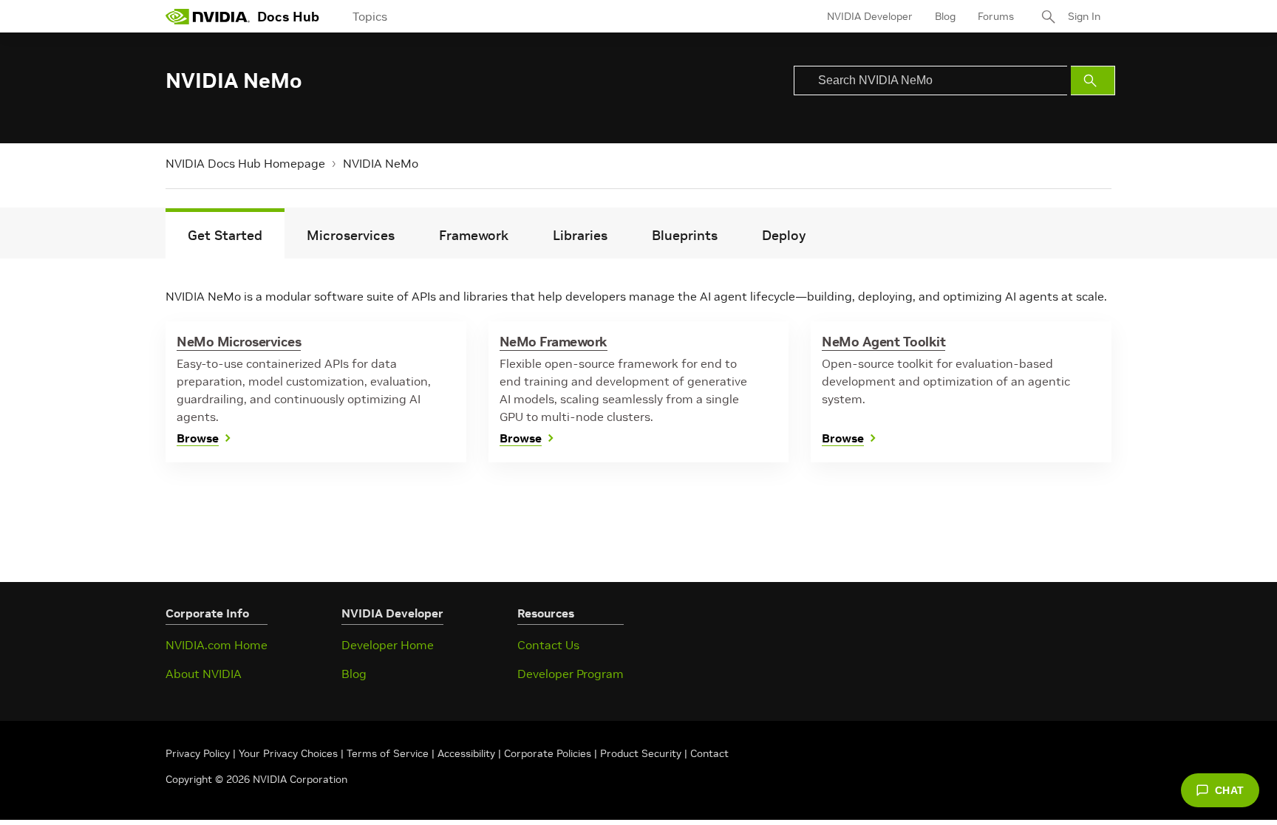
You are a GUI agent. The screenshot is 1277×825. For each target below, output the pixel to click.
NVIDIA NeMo (380, 163)
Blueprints (685, 235)
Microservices (351, 235)
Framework (473, 235)
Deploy (784, 235)
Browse (198, 438)
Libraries (580, 235)
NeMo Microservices (239, 341)
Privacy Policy (199, 753)
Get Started (225, 235)
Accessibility (466, 753)
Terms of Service (388, 753)
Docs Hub (288, 16)
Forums (996, 16)
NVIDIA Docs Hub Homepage (245, 163)
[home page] (208, 16)
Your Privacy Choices (288, 753)
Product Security (640, 753)
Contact (709, 753)
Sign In (1084, 16)
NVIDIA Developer (870, 16)
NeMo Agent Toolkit (883, 341)
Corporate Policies (547, 753)
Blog (945, 16)
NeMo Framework (553, 341)
